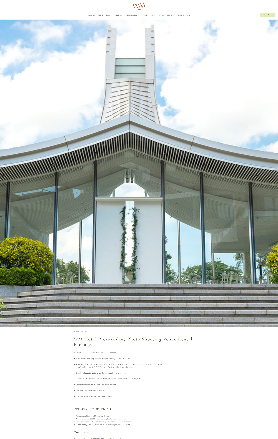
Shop (153, 15)
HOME (76, 332)
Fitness (145, 15)
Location (171, 15)
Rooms (100, 15)
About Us (91, 15)
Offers (161, 15)
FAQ (188, 15)
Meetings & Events (132, 15)
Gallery (181, 15)
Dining (108, 15)
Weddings (118, 15)
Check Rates (268, 15)
